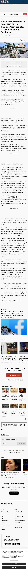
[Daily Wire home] (14, 14)
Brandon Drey (4, 35)
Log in (21, 380)
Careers (16, 509)
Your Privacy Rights (19, 516)
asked (12, 196)
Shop (2, 514)
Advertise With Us (5, 520)
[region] (14, 559)
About (2, 518)
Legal (16, 518)
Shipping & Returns (19, 522)
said (19, 235)
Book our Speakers (5, 525)
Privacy (3, 529)
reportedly (21, 90)
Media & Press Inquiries (20, 520)
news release (4, 87)
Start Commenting (14, 375)
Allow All (14, 567)
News (2, 509)
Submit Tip (14, 493)
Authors (3, 522)
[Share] (25, 40)
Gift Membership (18, 514)
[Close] (25, 551)
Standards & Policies (19, 525)
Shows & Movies (5, 511)
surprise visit (4, 220)
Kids (2, 516)
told (25, 101)
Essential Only (14, 563)
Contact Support (18, 511)
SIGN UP (24, 14)
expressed (5, 261)
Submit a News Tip (19, 527)
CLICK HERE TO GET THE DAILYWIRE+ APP (12, 164)
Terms (2, 527)
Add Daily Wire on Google (15, 66)
